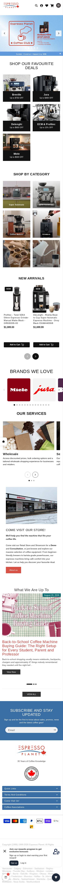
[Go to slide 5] (37, 48)
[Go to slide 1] (25, 48)
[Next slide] (59, 33)
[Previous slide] (4, 33)
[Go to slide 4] (34, 48)
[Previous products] (27, 356)
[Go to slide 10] (38, 405)
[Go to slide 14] (48, 405)
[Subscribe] (54, 730)
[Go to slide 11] (40, 405)
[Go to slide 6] (27, 405)
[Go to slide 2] (28, 48)
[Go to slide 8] (33, 405)
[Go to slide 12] (43, 405)
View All (31, 694)
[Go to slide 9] (35, 405)
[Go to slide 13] (46, 405)
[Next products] (35, 356)
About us (13, 570)
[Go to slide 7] (30, 405)
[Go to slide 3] (31, 48)
